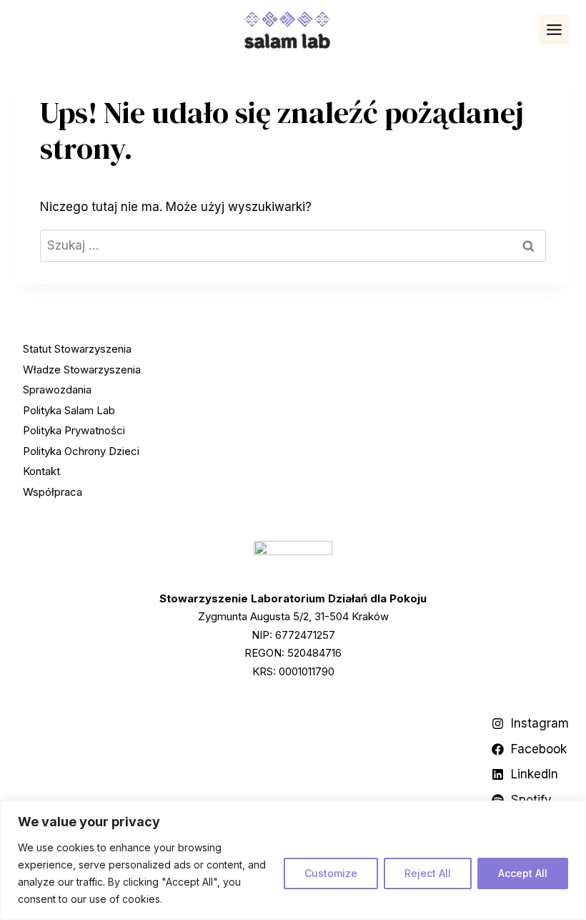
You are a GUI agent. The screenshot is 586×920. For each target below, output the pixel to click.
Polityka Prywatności (74, 430)
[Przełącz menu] (554, 29)
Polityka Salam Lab (69, 410)
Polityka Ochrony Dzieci (81, 451)
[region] (293, 860)
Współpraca (52, 492)
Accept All (522, 873)
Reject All (427, 873)
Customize (330, 873)
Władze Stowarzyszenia (82, 369)
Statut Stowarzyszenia (77, 349)
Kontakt (41, 471)
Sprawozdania (57, 389)
